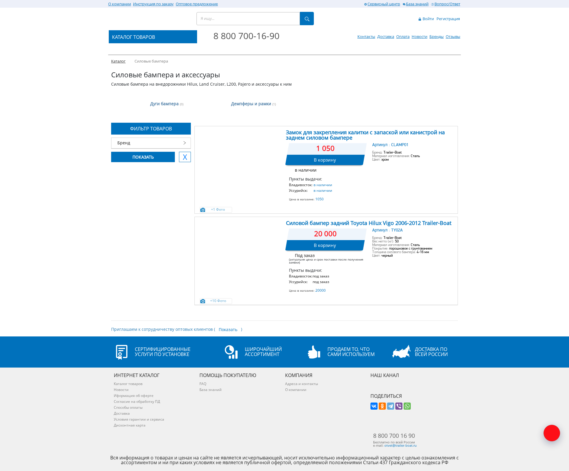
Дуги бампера (166, 103)
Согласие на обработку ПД (137, 401)
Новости (419, 36)
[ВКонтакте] (374, 406)
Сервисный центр (383, 4)
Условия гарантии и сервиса (139, 419)
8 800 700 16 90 (394, 436)
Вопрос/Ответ (447, 4)
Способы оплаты (128, 407)
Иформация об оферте (134, 395)
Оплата (403, 36)
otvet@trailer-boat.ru (400, 445)
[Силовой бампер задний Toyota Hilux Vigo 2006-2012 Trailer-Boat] (240, 247)
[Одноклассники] (382, 406)
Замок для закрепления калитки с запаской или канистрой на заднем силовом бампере (365, 135)
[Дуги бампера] (123, 100)
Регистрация (448, 18)
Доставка (385, 36)
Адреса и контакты (301, 383)
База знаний (417, 4)
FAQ (202, 383)
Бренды (436, 36)
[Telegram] (390, 406)
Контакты (366, 36)
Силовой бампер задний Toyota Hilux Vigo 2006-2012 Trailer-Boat (368, 222)
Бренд (123, 143)
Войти (428, 18)
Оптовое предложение (197, 4)
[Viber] (398, 406)
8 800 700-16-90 (246, 36)
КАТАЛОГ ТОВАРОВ (133, 37)
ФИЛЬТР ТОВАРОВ (151, 128)
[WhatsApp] (407, 406)
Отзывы (453, 36)
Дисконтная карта (130, 425)
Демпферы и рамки (253, 103)
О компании (119, 4)
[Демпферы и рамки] (210, 100)
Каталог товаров (128, 383)
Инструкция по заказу (153, 4)
